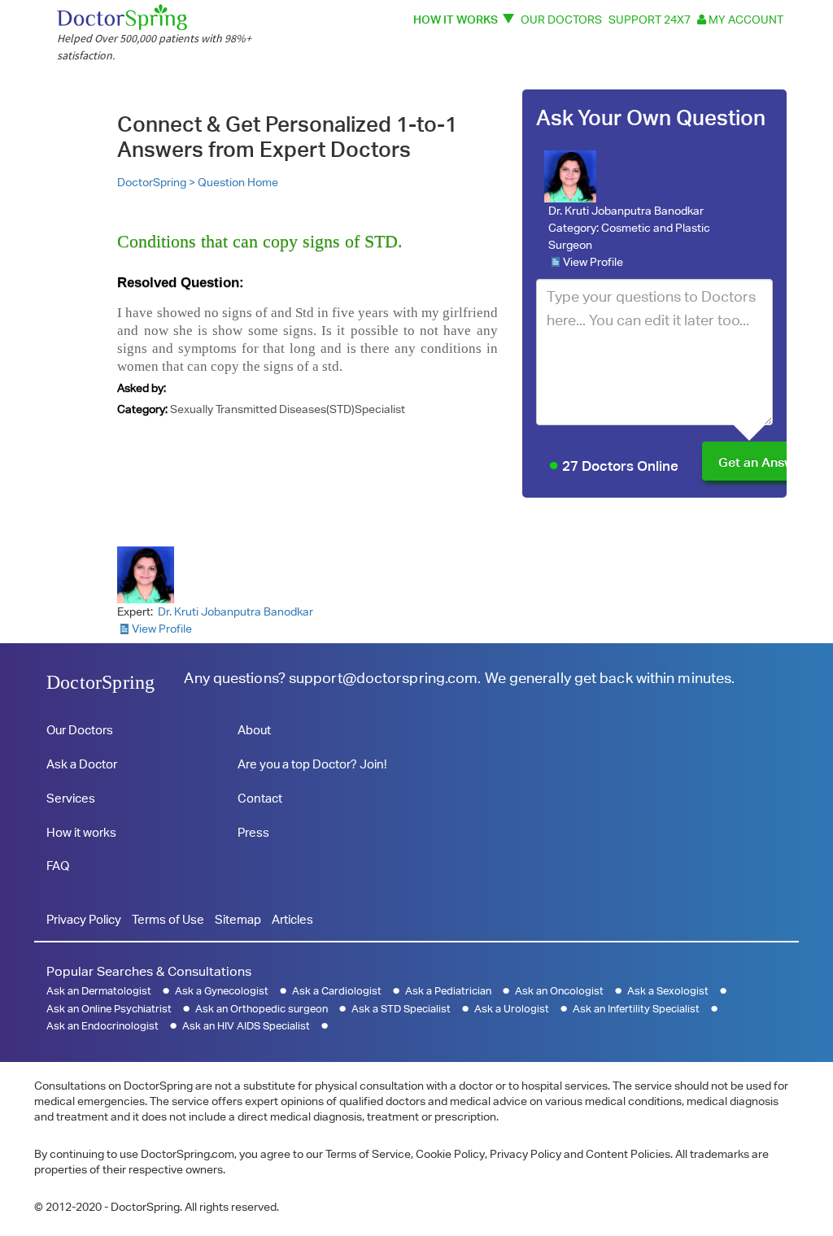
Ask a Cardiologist (337, 991)
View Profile (593, 261)
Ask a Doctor (81, 764)
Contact (260, 798)
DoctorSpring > (157, 182)
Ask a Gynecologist (221, 991)
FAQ (57, 866)
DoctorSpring (100, 682)
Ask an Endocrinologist (102, 1026)
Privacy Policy (83, 919)
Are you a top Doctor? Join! (312, 764)
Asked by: (141, 387)
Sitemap (238, 919)
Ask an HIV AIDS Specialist (246, 1026)
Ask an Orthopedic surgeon (261, 1009)
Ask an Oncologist (559, 991)
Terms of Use (168, 919)
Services (70, 798)
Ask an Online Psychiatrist (109, 1009)
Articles (292, 919)
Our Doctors (561, 19)
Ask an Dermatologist (98, 991)
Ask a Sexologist (668, 991)
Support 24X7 (649, 19)
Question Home (238, 182)
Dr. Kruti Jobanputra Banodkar (626, 210)
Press (253, 832)
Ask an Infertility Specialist (636, 1009)
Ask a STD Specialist (401, 1009)
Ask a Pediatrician (448, 991)
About (254, 730)
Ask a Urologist (511, 1009)
